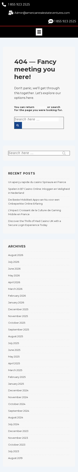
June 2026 (14, 268)
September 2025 (18, 329)
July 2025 (13, 343)
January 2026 (16, 302)
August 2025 (15, 336)
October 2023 (16, 444)
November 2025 (18, 316)
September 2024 (18, 410)
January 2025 (16, 383)
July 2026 (13, 261)
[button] (39, 32)
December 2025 (18, 309)
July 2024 (13, 424)
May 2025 (14, 356)
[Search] (18, 125)
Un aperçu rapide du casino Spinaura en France (37, 182)
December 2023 (18, 430)
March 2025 (15, 370)
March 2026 (15, 288)
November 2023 (18, 437)
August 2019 (15, 458)
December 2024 (18, 390)
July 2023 (13, 451)
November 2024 (18, 397)
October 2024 (16, 403)
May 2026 (14, 275)
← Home (40, 107)
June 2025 (14, 349)
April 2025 (14, 363)
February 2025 (17, 376)
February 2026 (17, 295)
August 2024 (15, 417)
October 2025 (16, 322)
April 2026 (14, 282)
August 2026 (15, 255)
